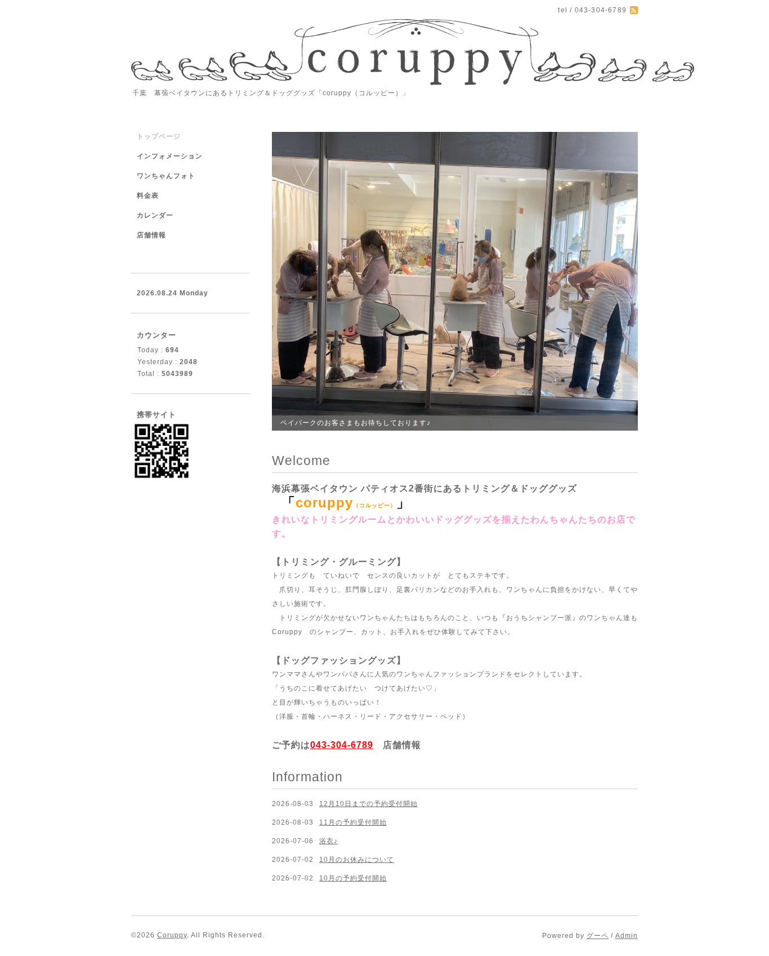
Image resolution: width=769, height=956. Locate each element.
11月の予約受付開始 (353, 822)
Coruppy (172, 935)
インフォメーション (170, 156)
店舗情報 (402, 745)
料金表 (148, 196)
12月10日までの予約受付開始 (368, 804)
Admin (626, 936)
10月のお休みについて (356, 860)
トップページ (159, 136)
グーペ (598, 936)
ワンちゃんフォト (166, 176)
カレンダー (155, 215)
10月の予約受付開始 (353, 878)
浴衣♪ (328, 841)
